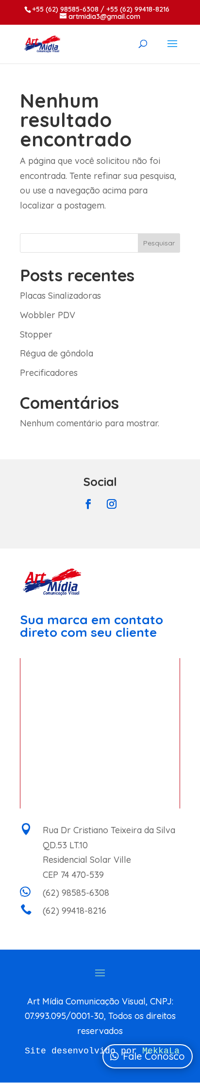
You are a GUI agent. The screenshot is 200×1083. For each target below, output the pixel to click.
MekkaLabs (166, 1051)
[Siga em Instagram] (111, 504)
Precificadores (49, 372)
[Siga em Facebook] (88, 504)
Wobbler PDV (47, 315)
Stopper (36, 334)
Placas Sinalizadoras (60, 295)
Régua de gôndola (56, 353)
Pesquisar (159, 243)
